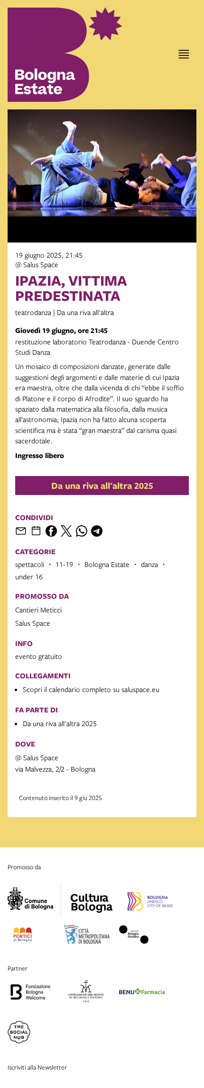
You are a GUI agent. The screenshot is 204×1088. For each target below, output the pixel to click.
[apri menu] (183, 54)
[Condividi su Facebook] (51, 531)
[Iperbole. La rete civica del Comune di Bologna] (34, 900)
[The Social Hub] (19, 1033)
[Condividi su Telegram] (96, 531)
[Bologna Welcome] (30, 993)
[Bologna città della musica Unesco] (150, 903)
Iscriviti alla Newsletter (37, 1067)
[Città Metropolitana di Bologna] (87, 936)
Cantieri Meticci (38, 609)
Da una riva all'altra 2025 (102, 485)
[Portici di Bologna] (22, 936)
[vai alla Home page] (49, 55)
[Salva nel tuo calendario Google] (36, 531)
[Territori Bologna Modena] (133, 936)
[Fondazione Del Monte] (86, 993)
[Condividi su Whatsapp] (81, 531)
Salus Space (32, 623)
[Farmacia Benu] (142, 993)
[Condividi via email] (21, 531)
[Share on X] (66, 531)
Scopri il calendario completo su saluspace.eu (91, 689)
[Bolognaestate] (91, 897)
